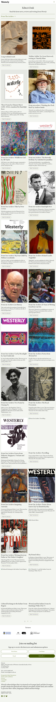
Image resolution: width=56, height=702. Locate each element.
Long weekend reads (8, 57)
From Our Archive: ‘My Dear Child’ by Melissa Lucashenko (14, 257)
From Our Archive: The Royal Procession (39, 404)
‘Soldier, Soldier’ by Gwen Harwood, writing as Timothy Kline (41, 57)
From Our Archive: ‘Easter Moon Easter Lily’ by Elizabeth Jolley (40, 505)
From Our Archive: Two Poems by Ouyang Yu (12, 404)
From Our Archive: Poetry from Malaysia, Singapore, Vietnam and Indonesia (12, 455)
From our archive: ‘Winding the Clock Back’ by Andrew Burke (41, 106)
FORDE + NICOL (8, 693)
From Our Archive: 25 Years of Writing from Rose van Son (42, 306)
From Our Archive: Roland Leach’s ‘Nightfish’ (40, 257)
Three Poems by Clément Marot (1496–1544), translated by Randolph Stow (14, 107)
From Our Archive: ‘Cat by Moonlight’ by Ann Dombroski (14, 355)
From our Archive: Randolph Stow (40, 207)
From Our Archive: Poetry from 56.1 (39, 355)
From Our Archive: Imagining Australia (11, 505)
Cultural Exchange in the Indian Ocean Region (14, 605)
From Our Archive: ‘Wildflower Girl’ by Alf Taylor (13, 159)
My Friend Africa (34, 555)
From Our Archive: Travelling (39, 453)
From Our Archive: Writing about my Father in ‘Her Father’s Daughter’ (13, 556)
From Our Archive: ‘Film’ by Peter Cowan (12, 208)
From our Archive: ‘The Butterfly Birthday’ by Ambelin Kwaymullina (40, 159)
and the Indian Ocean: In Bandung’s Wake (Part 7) (40, 605)
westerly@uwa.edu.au (10, 672)
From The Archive (7, 16)
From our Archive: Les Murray (11, 305)
